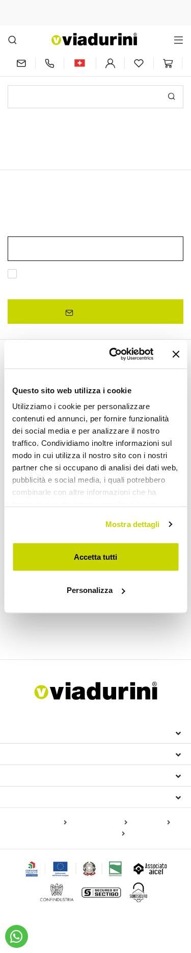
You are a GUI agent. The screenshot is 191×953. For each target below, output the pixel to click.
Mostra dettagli (132, 524)
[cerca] (12, 39)
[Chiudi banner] (175, 354)
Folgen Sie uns (41, 797)
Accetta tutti (95, 556)
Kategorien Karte (99, 822)
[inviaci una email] (21, 63)
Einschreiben (99, 311)
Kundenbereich (43, 775)
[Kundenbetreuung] (50, 63)
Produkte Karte (41, 822)
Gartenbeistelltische (45, 626)
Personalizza (90, 590)
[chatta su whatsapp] (16, 936)
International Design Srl (66, 732)
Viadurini (29, 754)
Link (106, 286)
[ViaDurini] (94, 39)
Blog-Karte (150, 822)
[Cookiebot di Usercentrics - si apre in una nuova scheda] (113, 354)
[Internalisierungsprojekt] (74, 869)
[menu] (178, 39)
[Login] (110, 63)
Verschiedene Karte (93, 834)
